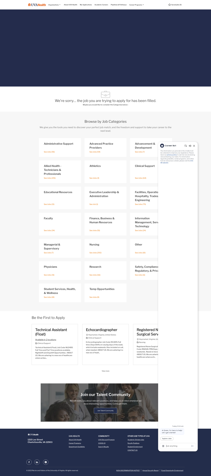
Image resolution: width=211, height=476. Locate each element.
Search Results (103, 447)
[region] (178, 295)
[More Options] (163, 446)
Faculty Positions (133, 443)
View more (105, 371)
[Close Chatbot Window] (194, 145)
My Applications (86, 5)
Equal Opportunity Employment (172, 470)
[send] (192, 446)
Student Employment (135, 447)
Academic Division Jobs (136, 440)
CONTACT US (132, 450)
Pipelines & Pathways (119, 5)
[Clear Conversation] (185, 145)
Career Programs (75, 443)
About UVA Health (70, 5)
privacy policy (172, 155)
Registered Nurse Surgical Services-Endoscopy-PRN (151, 332)
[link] (105, 410)
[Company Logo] (37, 4)
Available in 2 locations (45, 340)
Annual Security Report (150, 470)
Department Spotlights (77, 447)
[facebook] (29, 462)
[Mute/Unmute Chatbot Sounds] (190, 145)
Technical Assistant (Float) (51, 332)
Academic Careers (101, 5)
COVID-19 (101, 443)
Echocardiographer (101, 330)
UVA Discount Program (106, 440)
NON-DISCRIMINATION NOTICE (128, 470)
